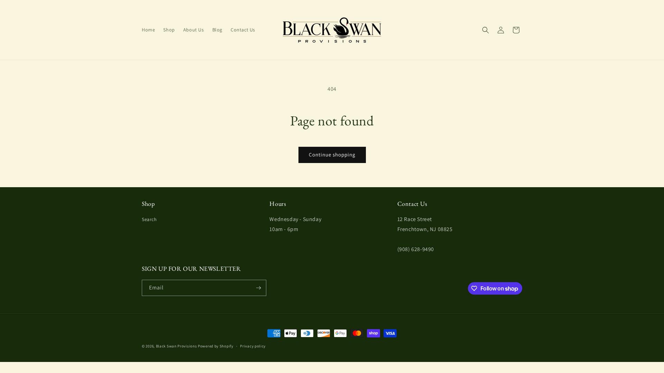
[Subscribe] (258, 288)
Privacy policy (253, 346)
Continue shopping (332, 154)
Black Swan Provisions (176, 346)
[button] (485, 30)
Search (149, 219)
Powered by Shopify (215, 346)
